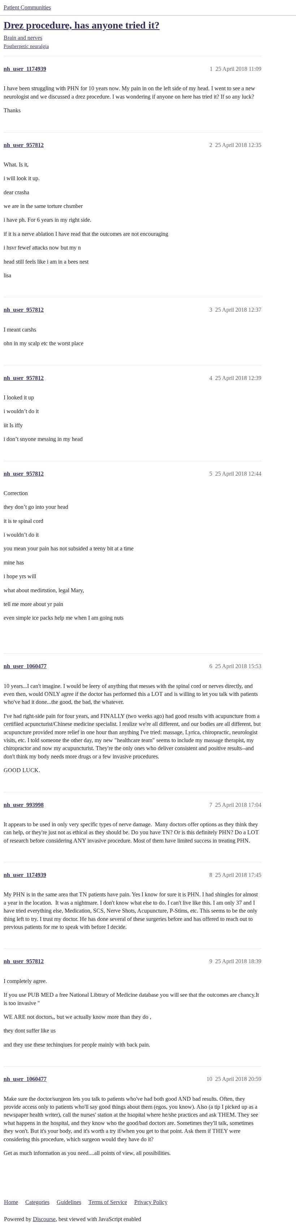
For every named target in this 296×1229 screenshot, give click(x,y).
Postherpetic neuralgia (26, 46)
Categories (37, 1202)
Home (11, 1202)
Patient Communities (27, 7)
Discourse (44, 1219)
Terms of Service (107, 1202)
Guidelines (69, 1202)
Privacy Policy (150, 1202)
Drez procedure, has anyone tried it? (82, 25)
